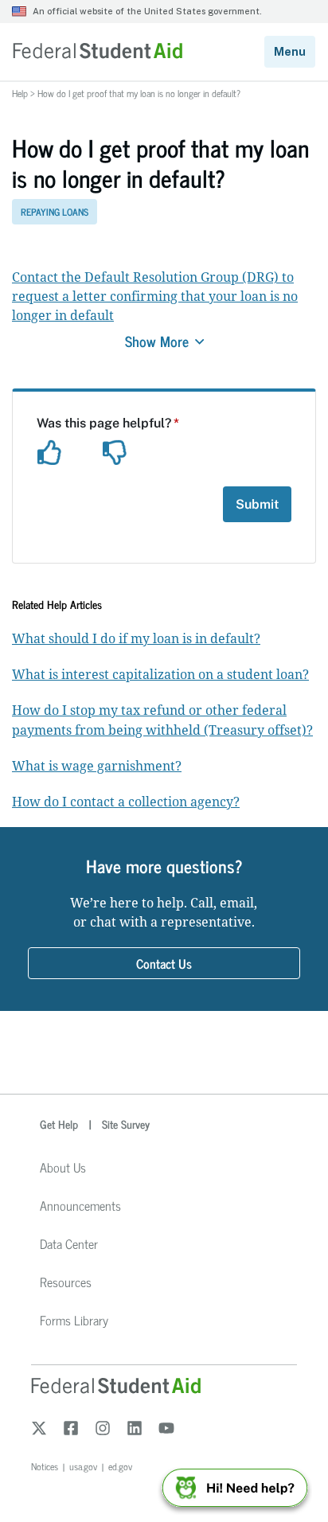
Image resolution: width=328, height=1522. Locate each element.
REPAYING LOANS (54, 212)
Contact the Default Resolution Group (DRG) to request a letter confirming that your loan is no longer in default (155, 296)
